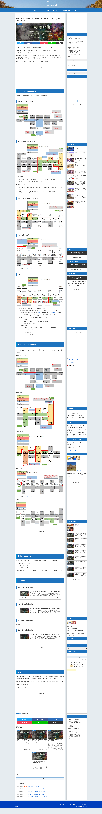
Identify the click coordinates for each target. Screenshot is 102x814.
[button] (86, 65)
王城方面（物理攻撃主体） (75, 54)
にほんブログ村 (70, 362)
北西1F (71, 43)
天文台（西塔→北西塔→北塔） (76, 40)
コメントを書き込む (40, 779)
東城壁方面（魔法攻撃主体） (75, 50)
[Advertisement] (40, 77)
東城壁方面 (53, 310)
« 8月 (71, 669)
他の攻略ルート (72, 48)
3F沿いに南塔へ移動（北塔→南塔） (77, 41)
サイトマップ (77, 804)
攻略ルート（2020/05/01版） (74, 37)
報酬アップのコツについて (74, 47)
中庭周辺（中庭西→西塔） (75, 38)
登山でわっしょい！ (81, 470)
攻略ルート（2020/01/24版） (74, 46)
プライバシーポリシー (70, 804)
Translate (76, 62)
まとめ (70, 56)
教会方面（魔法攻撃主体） (75, 51)
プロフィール (61, 804)
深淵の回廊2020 (25, 713)
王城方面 (40, 310)
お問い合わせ (83, 804)
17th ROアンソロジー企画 (74, 450)
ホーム (57, 804)
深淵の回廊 (19, 713)
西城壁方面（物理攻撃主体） (75, 52)
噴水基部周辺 (52, 312)
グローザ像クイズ (27, 268)
